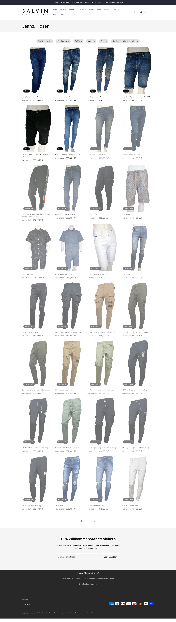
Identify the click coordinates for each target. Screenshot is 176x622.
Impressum (81, 613)
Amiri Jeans (126, 274)
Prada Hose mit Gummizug (31, 506)
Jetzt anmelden (110, 557)
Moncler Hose (93, 215)
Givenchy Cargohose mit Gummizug (68, 448)
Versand (73, 613)
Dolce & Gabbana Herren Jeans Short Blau (136, 97)
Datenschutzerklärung (56, 613)
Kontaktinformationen (94, 613)
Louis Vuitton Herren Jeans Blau (33, 97)
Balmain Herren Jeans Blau (98, 97)
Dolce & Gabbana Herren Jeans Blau (68, 155)
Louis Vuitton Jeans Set (63, 274)
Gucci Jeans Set (27, 274)
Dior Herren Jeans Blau (96, 155)
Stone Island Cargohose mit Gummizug (69, 332)
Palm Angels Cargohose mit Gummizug (102, 448)
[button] (72, 9)
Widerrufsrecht (42, 613)
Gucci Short (126, 215)
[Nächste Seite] (94, 521)
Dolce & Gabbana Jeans (30, 332)
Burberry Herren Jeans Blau (131, 155)
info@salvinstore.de (88, 584)
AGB (67, 613)
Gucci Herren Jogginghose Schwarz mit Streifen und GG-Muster (36, 216)
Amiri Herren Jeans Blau (63, 97)
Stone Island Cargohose (63, 390)
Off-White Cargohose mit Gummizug (101, 390)
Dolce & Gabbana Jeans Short (99, 274)
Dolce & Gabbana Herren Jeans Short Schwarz (35, 156)
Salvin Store (31, 613)
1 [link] (81, 521)
